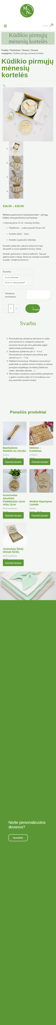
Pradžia (4, 50)
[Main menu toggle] (5, 26)
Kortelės (7, 272)
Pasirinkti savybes (13, 462)
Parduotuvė (15, 50)
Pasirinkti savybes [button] (40, 462)
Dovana (25, 50)
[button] (4, 85)
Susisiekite (18, 838)
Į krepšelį (36, 308)
